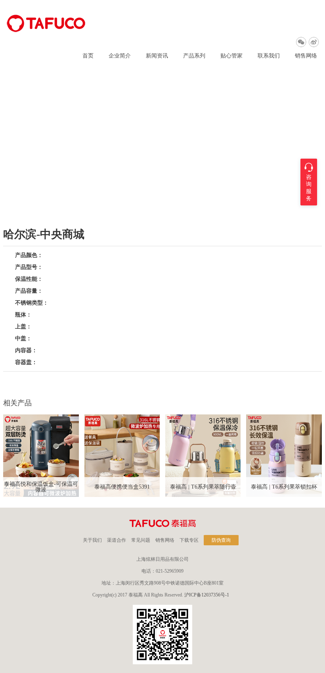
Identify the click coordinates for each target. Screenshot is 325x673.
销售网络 (306, 56)
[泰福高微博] (314, 42)
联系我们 (269, 56)
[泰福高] (46, 30)
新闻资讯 (157, 56)
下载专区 (189, 540)
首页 (88, 56)
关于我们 (92, 540)
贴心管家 (231, 56)
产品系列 (194, 56)
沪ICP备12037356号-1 (206, 595)
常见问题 (140, 540)
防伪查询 (221, 540)
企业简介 (120, 56)
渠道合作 (116, 540)
